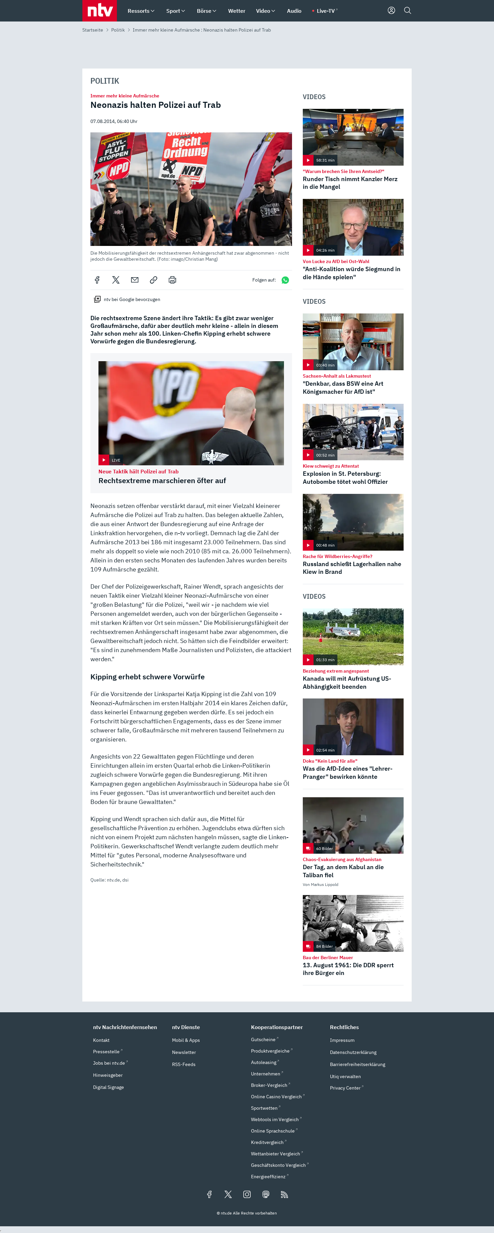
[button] (191, 197)
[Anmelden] (391, 11)
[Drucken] (172, 280)
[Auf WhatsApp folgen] (285, 280)
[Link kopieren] (153, 280)
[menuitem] (153, 10)
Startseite (92, 30)
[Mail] (134, 280)
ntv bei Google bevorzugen (132, 299)
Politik (118, 30)
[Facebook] (97, 280)
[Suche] (408, 11)
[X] (116, 280)
